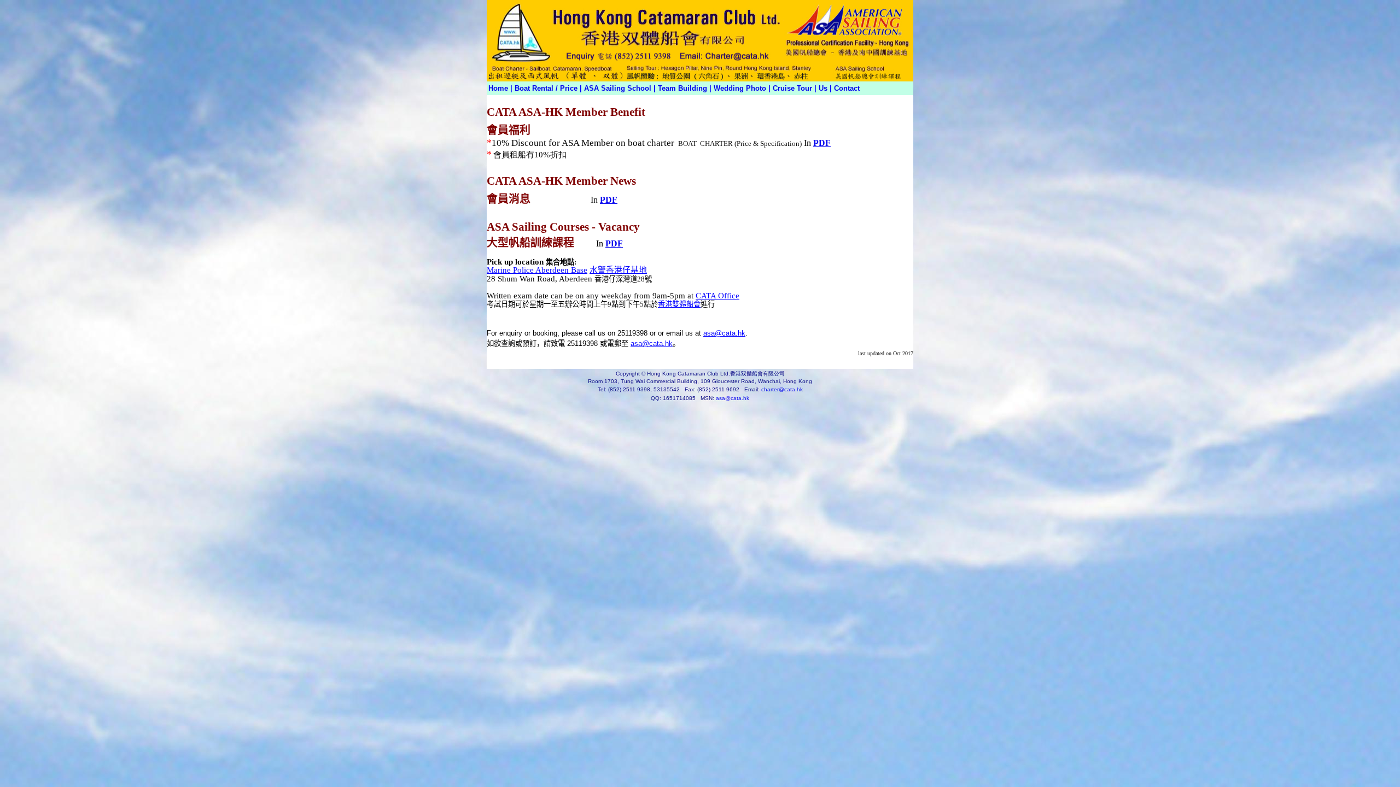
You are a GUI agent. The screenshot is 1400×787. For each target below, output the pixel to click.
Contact (847, 88)
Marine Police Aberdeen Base (537, 270)
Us (823, 88)
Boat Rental (534, 88)
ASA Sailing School (617, 88)
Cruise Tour (793, 88)
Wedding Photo (740, 88)
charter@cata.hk (782, 389)
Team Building (682, 88)
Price (569, 88)
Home (498, 88)
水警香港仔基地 (618, 270)
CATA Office (717, 295)
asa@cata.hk (724, 333)
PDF (822, 143)
